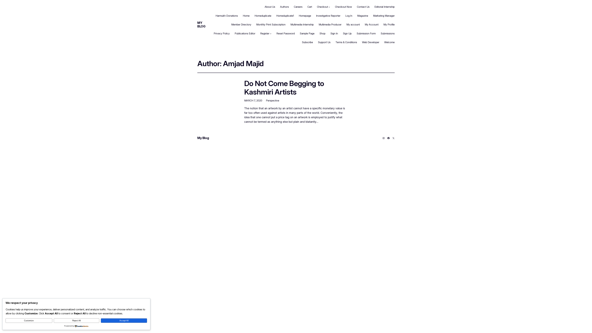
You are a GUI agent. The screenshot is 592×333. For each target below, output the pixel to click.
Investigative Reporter (328, 15)
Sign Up (347, 33)
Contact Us (363, 6)
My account (353, 24)
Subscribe (307, 42)
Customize (29, 320)
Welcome (389, 42)
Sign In (334, 33)
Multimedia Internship (302, 24)
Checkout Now (343, 6)
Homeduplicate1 (285, 15)
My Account (371, 24)
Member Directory (241, 24)
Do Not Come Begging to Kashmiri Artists (284, 87)
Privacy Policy (222, 33)
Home (246, 15)
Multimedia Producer (330, 24)
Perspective (272, 100)
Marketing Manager (384, 15)
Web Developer (370, 42)
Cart (309, 6)
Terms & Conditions (346, 42)
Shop (322, 33)
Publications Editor (245, 33)
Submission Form (366, 33)
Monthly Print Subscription (271, 24)
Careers (298, 6)
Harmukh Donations (227, 15)
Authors (284, 6)
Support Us (324, 42)
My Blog (201, 24)
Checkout (322, 6)
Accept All (124, 320)
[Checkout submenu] (329, 7)
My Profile (389, 24)
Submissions (388, 33)
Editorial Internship (384, 6)
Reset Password (285, 33)
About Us (270, 6)
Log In (348, 15)
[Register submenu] (270, 33)
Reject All (76, 320)
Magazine (362, 15)
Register (264, 33)
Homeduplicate (263, 15)
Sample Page (307, 33)
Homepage (305, 15)
